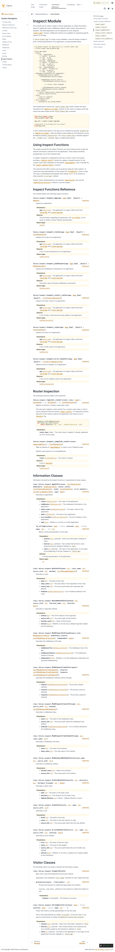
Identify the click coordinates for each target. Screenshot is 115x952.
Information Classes (100, 44)
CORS (4, 50)
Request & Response (8, 25)
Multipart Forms (7, 42)
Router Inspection (99, 41)
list (41, 257)
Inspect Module (7, 59)
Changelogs (71, 4)
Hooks (4, 53)
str (43, 561)
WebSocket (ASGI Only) (9, 27)
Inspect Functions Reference (102, 21)
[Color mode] (112, 2)
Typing (4, 67)
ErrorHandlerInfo (47, 384)
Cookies (4, 30)
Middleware (5, 47)
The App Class (6, 22)
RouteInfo (45, 257)
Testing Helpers (7, 64)
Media (4, 39)
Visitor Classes (98, 47)
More (79, 4)
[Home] (32, 14)
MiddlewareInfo (45, 288)
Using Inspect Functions (101, 18)
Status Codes (6, 33)
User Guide (33, 6)
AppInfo (42, 225)
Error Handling (6, 36)
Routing (4, 56)
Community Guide (43, 6)
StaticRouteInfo (47, 320)
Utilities (4, 62)
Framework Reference (55, 6)
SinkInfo (45, 352)
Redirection (5, 44)
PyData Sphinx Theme (102, 949)
